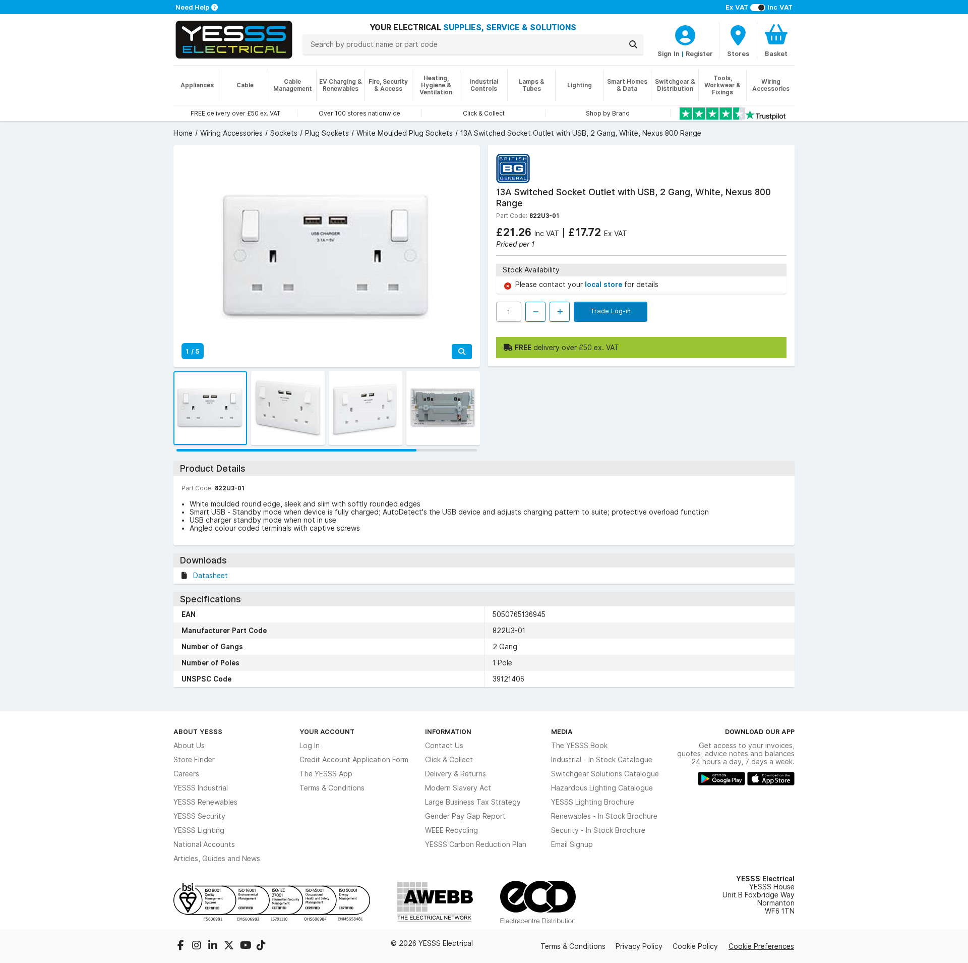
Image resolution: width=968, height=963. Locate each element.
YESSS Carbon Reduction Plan (475, 844)
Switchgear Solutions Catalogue (605, 774)
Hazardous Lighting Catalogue (602, 788)
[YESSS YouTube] (246, 946)
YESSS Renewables (205, 802)
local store (604, 284)
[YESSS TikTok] (261, 946)
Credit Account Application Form (353, 760)
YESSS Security (199, 816)
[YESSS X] (230, 946)
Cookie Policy (695, 946)
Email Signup (572, 844)
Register (699, 53)
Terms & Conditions (332, 788)
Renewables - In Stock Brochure (604, 816)
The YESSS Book (579, 746)
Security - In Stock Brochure (598, 830)
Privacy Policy (639, 946)
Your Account (326, 731)
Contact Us (444, 746)
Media (562, 731)
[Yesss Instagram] (198, 946)
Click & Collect (449, 760)
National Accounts (204, 844)
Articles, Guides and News (216, 859)
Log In (309, 746)
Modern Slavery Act (458, 788)
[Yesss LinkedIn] (214, 946)
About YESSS (197, 731)
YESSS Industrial (200, 788)
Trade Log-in (610, 311)
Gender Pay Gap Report (465, 816)
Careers (186, 774)
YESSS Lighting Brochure (592, 802)
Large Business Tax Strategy (473, 802)
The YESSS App (325, 774)
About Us (189, 746)
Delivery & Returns (455, 774)
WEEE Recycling (451, 830)
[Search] (633, 44)
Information (448, 731)
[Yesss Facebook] (181, 946)
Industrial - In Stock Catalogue (601, 760)
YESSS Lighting (198, 830)
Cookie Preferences (761, 946)
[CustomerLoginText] (685, 33)
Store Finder (194, 760)
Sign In (668, 53)
